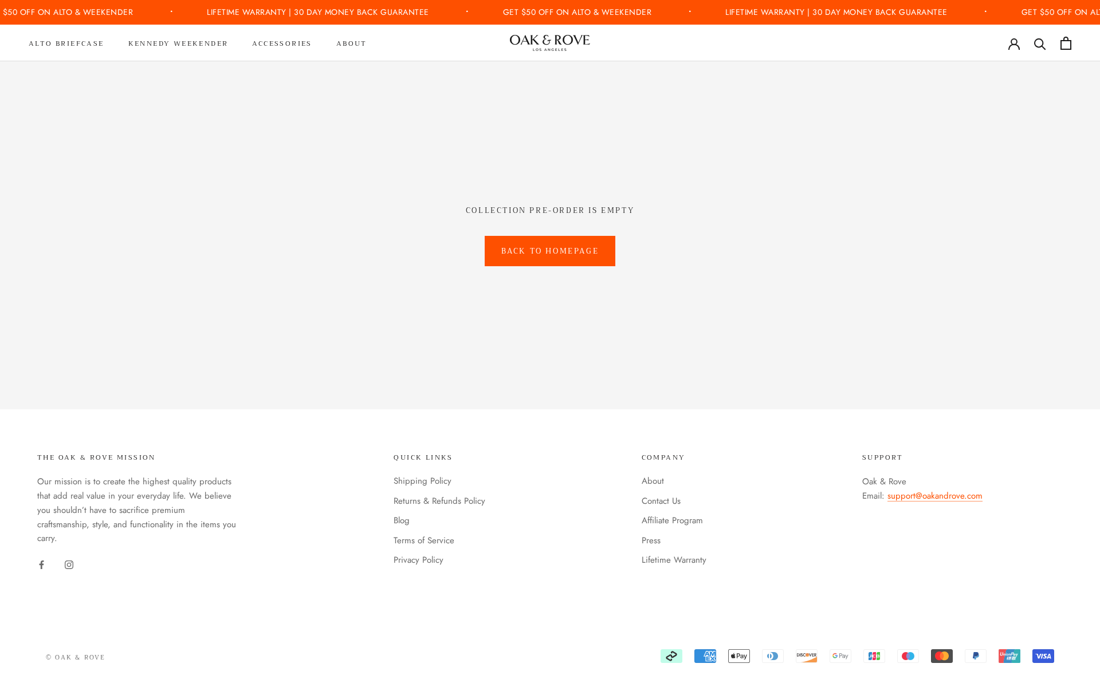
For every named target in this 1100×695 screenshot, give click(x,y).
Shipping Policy (422, 481)
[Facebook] (41, 564)
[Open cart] (1065, 43)
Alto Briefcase (66, 43)
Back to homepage (550, 251)
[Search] (1040, 43)
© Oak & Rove (75, 657)
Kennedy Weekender (178, 43)
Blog (402, 520)
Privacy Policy (418, 560)
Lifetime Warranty (674, 560)
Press (651, 540)
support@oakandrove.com (935, 495)
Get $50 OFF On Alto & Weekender (578, 12)
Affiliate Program (672, 520)
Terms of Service (424, 540)
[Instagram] (69, 564)
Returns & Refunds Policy (439, 501)
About (351, 43)
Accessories (282, 43)
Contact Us (661, 501)
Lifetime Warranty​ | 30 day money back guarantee (319, 12)
